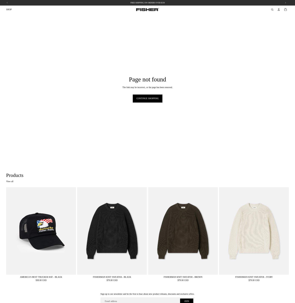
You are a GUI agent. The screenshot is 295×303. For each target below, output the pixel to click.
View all (9, 181)
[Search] (272, 9)
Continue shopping (147, 98)
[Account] (278, 9)
